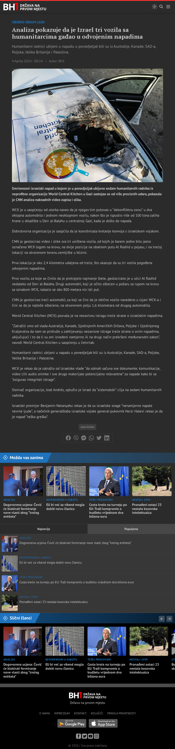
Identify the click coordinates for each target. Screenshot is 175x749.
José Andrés (87, 427)
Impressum (62, 713)
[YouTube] (90, 736)
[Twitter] (84, 736)
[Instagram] (96, 736)
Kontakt (80, 713)
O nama (44, 713)
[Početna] (24, 7)
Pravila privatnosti (121, 713)
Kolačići (97, 713)
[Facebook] (78, 736)
